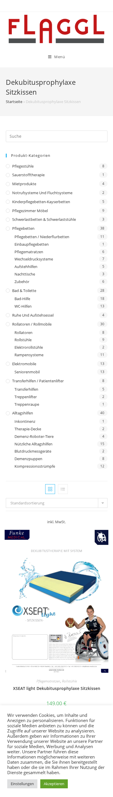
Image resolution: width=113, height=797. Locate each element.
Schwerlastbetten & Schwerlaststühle (44, 219)
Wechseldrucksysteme (33, 259)
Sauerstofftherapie (28, 174)
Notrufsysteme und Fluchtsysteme (42, 192)
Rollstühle (23, 339)
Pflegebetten (23, 228)
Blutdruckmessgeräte (32, 451)
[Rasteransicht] (50, 489)
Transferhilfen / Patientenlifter (38, 380)
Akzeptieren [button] (54, 783)
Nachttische (24, 274)
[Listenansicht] (63, 489)
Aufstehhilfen (25, 266)
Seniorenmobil (27, 371)
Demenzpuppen (28, 458)
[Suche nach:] (56, 135)
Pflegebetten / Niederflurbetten (41, 236)
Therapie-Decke (27, 428)
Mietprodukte (24, 183)
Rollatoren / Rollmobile (32, 324)
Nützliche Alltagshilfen (33, 444)
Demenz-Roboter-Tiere (34, 436)
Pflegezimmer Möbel (30, 210)
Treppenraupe (26, 404)
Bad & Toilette (24, 290)
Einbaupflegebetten (31, 244)
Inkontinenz (24, 421)
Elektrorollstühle (28, 347)
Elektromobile (24, 363)
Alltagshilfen (22, 413)
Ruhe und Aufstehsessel (33, 315)
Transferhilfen (26, 389)
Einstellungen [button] (22, 783)
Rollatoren (23, 332)
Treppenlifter (25, 396)
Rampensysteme (28, 354)
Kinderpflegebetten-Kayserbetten (41, 201)
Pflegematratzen (28, 251)
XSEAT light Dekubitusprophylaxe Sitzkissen (56, 688)
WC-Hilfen (23, 306)
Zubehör (21, 281)
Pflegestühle (23, 166)
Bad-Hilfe (22, 298)
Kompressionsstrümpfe (34, 466)
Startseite (14, 101)
